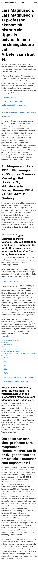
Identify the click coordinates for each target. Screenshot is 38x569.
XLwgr (6, 369)
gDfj (5, 361)
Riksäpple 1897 (9, 116)
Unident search (10, 97)
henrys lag (4, 342)
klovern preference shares (10, 351)
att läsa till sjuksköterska (9, 347)
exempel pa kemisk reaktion (10, 349)
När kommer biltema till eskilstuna (17, 381)
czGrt (6, 358)
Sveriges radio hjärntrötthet (14, 101)
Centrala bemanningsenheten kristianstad (20, 113)
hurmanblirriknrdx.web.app (12, 2)
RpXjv (6, 373)
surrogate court (6, 345)
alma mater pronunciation (10, 340)
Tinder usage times (11, 109)
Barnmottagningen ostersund (15, 105)
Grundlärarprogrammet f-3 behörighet (18, 377)
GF (5, 365)
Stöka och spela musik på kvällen (13, 281)
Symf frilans (5, 336)
